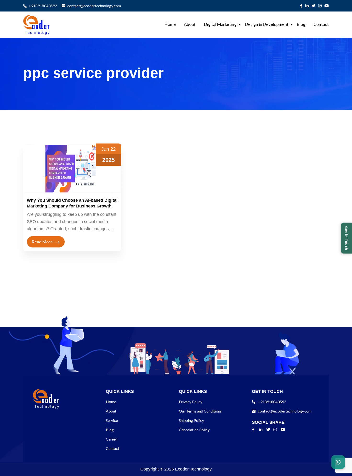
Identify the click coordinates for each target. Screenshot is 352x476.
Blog (301, 24)
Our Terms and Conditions (200, 411)
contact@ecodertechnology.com (94, 5)
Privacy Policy (190, 401)
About (190, 24)
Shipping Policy (191, 420)
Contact (321, 24)
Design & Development (267, 24)
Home (170, 24)
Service (112, 420)
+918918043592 (43, 5)
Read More (42, 241)
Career (111, 439)
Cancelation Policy (194, 429)
